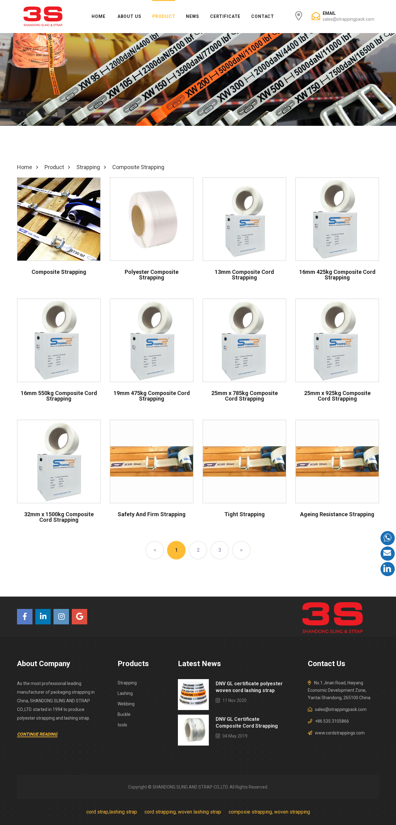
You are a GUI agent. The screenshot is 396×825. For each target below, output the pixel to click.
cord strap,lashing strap (111, 812)
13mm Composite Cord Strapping (244, 275)
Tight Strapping (244, 514)
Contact (262, 16)
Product (163, 16)
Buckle (124, 714)
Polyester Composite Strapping (152, 275)
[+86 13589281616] (388, 538)
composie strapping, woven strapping (269, 812)
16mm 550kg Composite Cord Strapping (59, 396)
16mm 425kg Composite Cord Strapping (337, 275)
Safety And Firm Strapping (152, 514)
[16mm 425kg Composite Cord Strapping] (337, 219)
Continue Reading (37, 734)
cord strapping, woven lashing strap (182, 812)
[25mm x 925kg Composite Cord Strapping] (337, 340)
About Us (129, 16)
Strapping (127, 682)
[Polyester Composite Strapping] (151, 219)
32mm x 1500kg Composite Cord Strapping (59, 517)
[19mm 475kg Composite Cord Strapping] (151, 340)
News (192, 16)
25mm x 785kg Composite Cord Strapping (244, 396)
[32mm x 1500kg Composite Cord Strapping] (58, 461)
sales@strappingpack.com (348, 19)
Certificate (225, 16)
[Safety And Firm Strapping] (151, 461)
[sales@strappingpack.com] (388, 553)
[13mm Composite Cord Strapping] (244, 219)
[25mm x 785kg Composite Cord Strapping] (244, 340)
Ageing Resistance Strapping (337, 514)
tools (122, 724)
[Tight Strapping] (244, 461)
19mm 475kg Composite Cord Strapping (152, 396)
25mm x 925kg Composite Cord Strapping (337, 396)
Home (98, 16)
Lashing (125, 693)
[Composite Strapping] (58, 219)
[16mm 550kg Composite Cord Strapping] (58, 340)
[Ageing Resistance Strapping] (337, 461)
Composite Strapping (59, 272)
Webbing (126, 703)
